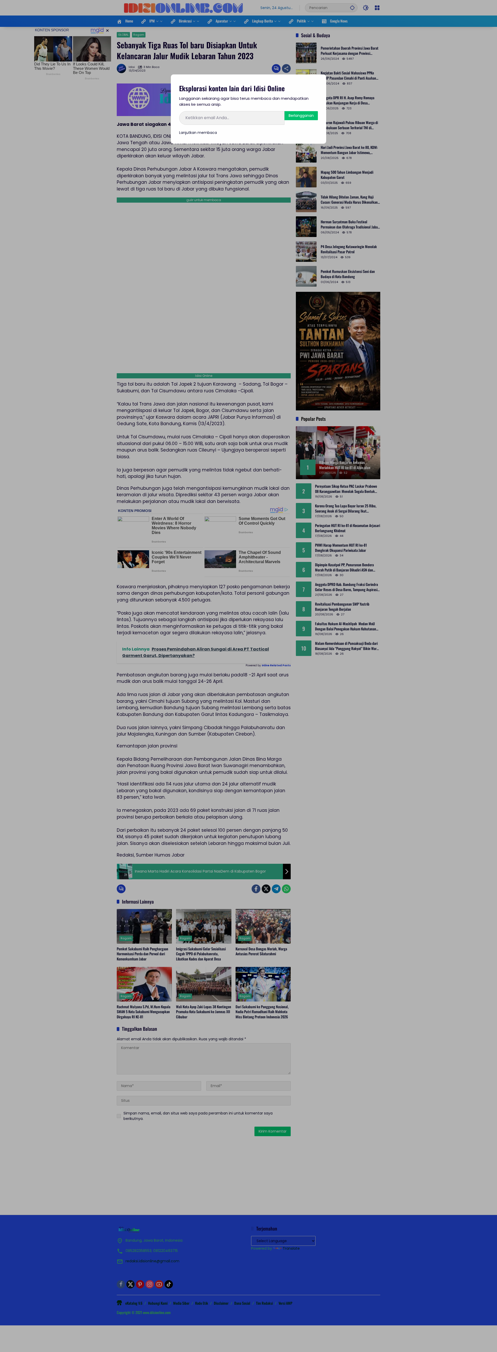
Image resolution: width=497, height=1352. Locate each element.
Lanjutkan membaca (198, 132)
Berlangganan (301, 115)
